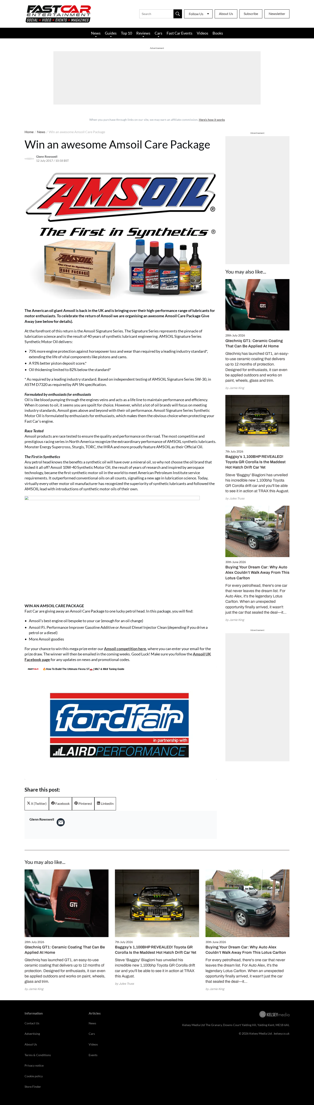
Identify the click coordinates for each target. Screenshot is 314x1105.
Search (177, 13)
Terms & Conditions (38, 1055)
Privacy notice (34, 1065)
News (96, 33)
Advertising (32, 1033)
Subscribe (251, 14)
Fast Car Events (179, 33)
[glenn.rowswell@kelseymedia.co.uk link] (61, 822)
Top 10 (126, 33)
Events (93, 1055)
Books (218, 33)
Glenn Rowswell (46, 156)
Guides (111, 33)
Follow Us (196, 14)
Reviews (143, 33)
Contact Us (32, 1023)
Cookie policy (34, 1076)
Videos (202, 33)
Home (29, 132)
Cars (158, 33)
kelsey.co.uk (281, 1033)
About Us (226, 14)
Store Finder (33, 1086)
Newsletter (277, 14)
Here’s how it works (212, 119)
